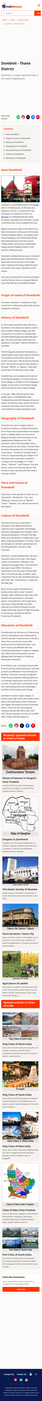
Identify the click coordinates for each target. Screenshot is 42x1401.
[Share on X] (28, 117)
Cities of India (23, 20)
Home (4, 20)
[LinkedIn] (21, 1380)
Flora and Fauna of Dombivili (18, 150)
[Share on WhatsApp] (18, 117)
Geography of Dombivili (16, 146)
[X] (36, 1374)
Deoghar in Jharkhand (15, 839)
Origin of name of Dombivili (18, 138)
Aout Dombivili (12, 134)
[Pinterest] (15, 1380)
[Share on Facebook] (33, 117)
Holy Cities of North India (17, 1044)
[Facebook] (31, 1374)
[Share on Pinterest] (38, 117)
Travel (12, 20)
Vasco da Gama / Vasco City (18, 933)
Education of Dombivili (16, 158)
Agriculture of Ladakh (15, 983)
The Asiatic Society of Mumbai (19, 889)
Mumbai (5, 217)
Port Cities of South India (17, 1254)
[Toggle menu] (39, 5)
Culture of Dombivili (14, 154)
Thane (36, 205)
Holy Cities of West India (16, 1146)
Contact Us (9, 1374)
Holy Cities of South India (17, 1094)
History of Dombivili (14, 142)
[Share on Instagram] (23, 117)
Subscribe (21, 1289)
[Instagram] (26, 1380)
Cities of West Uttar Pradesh (18, 1210)
